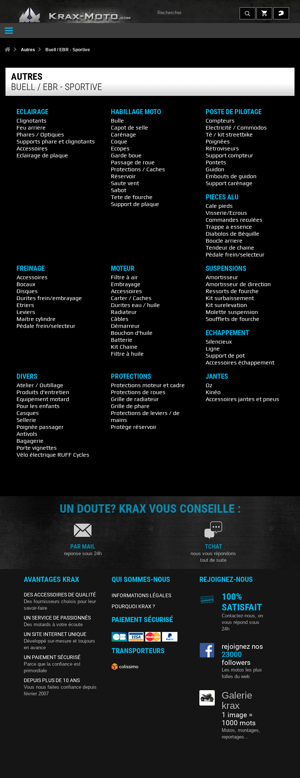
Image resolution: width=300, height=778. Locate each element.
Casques (27, 412)
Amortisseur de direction (238, 284)
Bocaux (25, 284)
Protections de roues (138, 392)
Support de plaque (135, 204)
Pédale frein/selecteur (235, 254)
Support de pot (225, 355)
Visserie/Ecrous (226, 212)
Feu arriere (31, 127)
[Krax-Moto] (84, 15)
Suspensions (226, 268)
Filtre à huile (127, 353)
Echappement (227, 333)
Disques (27, 291)
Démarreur (125, 325)
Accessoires (32, 148)
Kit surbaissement (230, 298)
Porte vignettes (36, 447)
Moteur (123, 268)
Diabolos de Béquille (232, 233)
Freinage (30, 268)
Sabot (118, 190)
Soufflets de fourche (232, 318)
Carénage (123, 134)
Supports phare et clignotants (55, 141)
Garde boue (126, 155)
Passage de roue (133, 162)
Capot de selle (129, 127)
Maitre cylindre (36, 318)
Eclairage (32, 112)
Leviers (25, 311)
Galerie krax (237, 700)
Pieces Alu (222, 197)
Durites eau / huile (135, 305)
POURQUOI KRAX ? (133, 606)
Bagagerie (30, 440)
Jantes (217, 376)
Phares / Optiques (40, 134)
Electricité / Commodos (236, 127)
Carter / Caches (131, 298)
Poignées (218, 141)
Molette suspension (232, 311)
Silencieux (219, 341)
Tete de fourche (132, 197)
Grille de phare (130, 406)
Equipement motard (42, 399)
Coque (119, 141)
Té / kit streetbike (229, 134)
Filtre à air (124, 277)
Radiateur (124, 311)
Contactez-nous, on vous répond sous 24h (242, 622)
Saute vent (125, 183)
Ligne (213, 348)
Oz (209, 385)
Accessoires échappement (240, 362)
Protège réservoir (134, 426)
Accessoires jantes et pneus (242, 399)
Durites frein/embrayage (49, 298)
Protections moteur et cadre (148, 385)
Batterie (121, 339)
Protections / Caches (138, 169)
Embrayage (125, 284)
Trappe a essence (229, 226)
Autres (28, 49)
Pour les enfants (38, 406)
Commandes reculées (234, 219)
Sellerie (26, 419)
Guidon (215, 169)
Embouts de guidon (231, 176)
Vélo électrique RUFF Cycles (52, 454)
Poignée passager (40, 426)
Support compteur (229, 155)
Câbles (119, 318)
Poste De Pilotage (234, 112)
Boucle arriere (224, 240)
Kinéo (213, 392)
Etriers (25, 305)
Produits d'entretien (42, 392)
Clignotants (31, 120)
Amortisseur (222, 277)
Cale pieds (219, 205)
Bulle (117, 120)
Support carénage (229, 183)
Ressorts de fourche (232, 291)
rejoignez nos (242, 647)
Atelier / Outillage (39, 385)
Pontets (216, 162)
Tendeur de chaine (230, 247)
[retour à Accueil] (7, 50)
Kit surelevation (226, 305)
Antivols (26, 433)
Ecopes (120, 148)
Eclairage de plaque (42, 155)
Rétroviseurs (222, 148)
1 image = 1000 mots (239, 719)
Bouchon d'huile (132, 332)
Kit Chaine (124, 346)
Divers (26, 376)
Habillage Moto (136, 112)
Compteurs (220, 120)
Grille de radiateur (135, 399)
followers (236, 659)
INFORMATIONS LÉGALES (141, 595)
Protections (131, 376)
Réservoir (123, 176)
